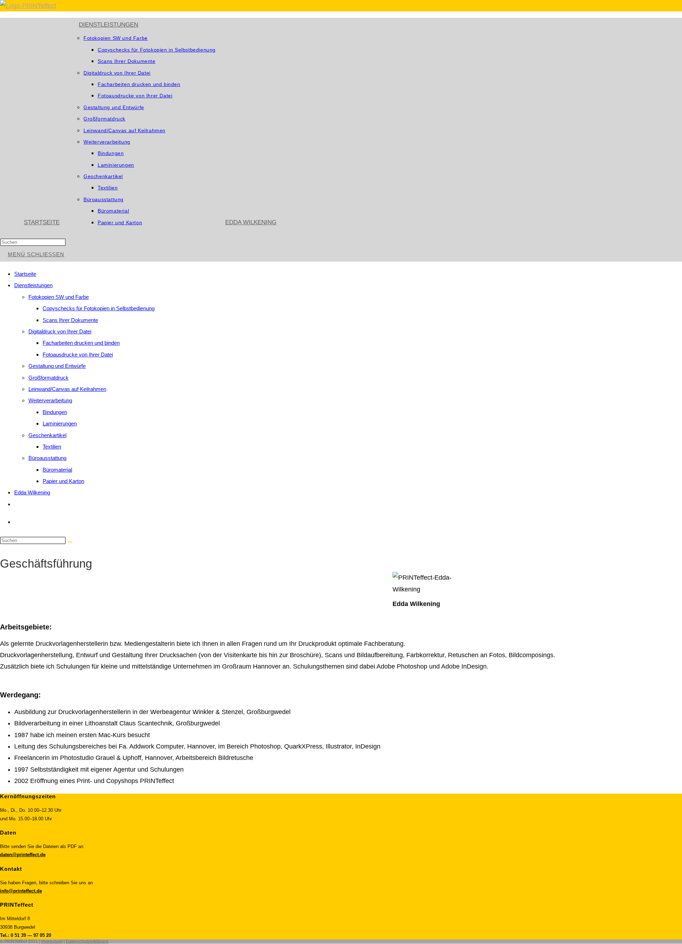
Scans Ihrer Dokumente (70, 320)
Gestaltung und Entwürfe (57, 366)
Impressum (52, 941)
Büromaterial (57, 470)
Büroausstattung (47, 458)
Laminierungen (60, 423)
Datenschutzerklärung (87, 941)
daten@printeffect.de (22, 854)
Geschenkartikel (47, 435)
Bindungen (55, 412)
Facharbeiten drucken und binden (81, 343)
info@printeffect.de (21, 891)
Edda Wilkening (32, 492)
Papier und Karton (63, 481)
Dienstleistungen (33, 285)
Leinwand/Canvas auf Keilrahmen (67, 389)
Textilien (52, 447)
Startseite (25, 274)
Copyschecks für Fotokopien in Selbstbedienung (99, 308)
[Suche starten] (69, 542)
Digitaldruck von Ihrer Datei (59, 331)
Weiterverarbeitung (50, 400)
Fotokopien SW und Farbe (58, 297)
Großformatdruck (48, 378)
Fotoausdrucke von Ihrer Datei (78, 355)
